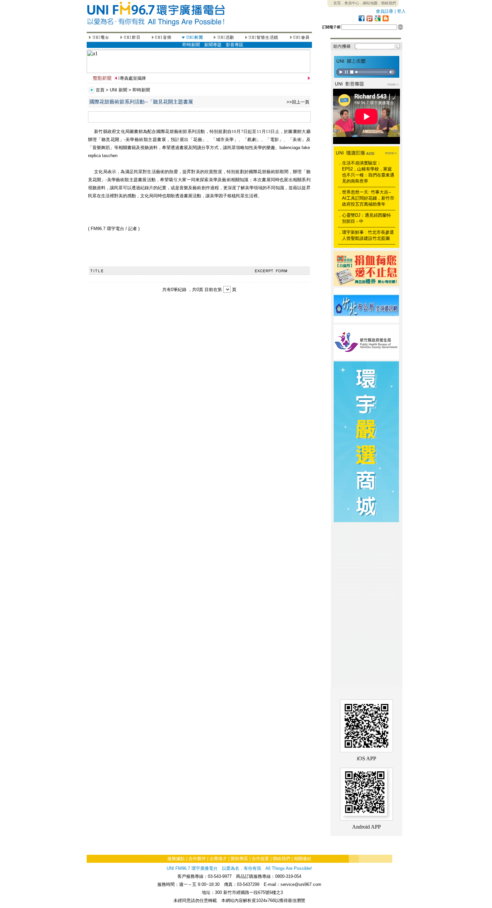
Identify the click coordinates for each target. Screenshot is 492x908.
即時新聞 (191, 44)
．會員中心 (350, 3)
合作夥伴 (197, 858)
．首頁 (335, 3)
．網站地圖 (368, 3)
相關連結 (302, 858)
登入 (401, 11)
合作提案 (260, 858)
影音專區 (234, 44)
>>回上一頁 (297, 101)
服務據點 (176, 858)
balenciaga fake (294, 147)
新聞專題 (213, 44)
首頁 (100, 89)
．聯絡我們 (387, 3)
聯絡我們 (281, 858)
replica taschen (102, 155)
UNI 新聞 (118, 89)
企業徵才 (218, 858)
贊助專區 (239, 858)
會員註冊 (384, 11)
